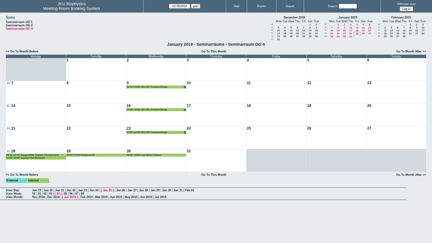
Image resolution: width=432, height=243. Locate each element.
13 (297, 30)
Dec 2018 (53, 197)
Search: (333, 6)
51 (272, 33)
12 (291, 30)
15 (310, 30)
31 (278, 39)
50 (272, 30)
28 (303, 36)
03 (325, 30)
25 (285, 36)
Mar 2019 (101, 197)
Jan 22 (71, 190)
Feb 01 (189, 190)
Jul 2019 (160, 197)
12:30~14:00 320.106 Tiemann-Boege (147, 87)
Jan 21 (59, 190)
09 (379, 36)
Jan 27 (132, 190)
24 (278, 36)
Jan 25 (107, 190)
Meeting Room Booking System (71, 8)
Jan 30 (166, 190)
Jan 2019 (70, 197)
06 (379, 27)
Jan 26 (120, 190)
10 (278, 30)
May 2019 (131, 197)
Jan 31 (177, 190)
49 (272, 27)
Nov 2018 (38, 197)
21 (303, 33)
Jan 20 (48, 190)
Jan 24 (94, 190)
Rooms (261, 6)
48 (272, 24)
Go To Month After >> (411, 51)
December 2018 (294, 17)
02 (325, 27)
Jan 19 (36, 190)
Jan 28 (143, 190)
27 (297, 36)
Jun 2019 (146, 197)
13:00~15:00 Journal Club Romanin (25, 158)
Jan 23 (82, 190)
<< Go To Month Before (22, 51)
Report (290, 6)
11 (285, 30)
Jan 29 (155, 190)
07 (379, 30)
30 (316, 36)
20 (297, 33)
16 (316, 30)
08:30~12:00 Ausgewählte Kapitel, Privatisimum (32, 155)
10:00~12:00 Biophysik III (80, 155)
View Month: (14, 197)
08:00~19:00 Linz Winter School (144, 155)
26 (291, 36)
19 (291, 33)
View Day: (13, 190)
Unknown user (406, 4)
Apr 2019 (116, 197)
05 (325, 36)
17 (278, 33)
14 (303, 30)
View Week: (14, 193)
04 (325, 33)
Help (236, 6)
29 (310, 36)
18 (285, 33)
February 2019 (401, 17)
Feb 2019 (86, 197)
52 (272, 36)
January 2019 (348, 17)
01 (272, 39)
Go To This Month (213, 51)
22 (310, 33)
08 (379, 33)
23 (316, 33)
